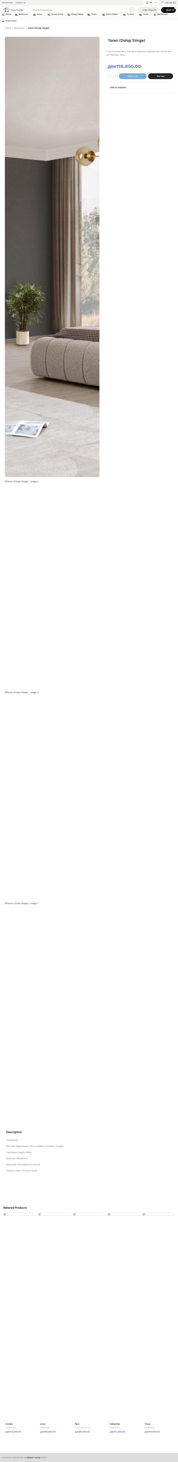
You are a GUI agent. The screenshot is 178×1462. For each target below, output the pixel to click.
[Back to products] (168, 28)
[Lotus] (54, 1317)
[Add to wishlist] (32, 1216)
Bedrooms (19, 28)
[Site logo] (13, 10)
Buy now (160, 76)
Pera (77, 1424)
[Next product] (171, 28)
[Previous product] (164, 28)
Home (8, 28)
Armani (9, 1424)
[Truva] (159, 1317)
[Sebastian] (124, 1317)
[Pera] (89, 1317)
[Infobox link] (168, 3)
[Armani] (19, 1317)
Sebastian (115, 1424)
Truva (147, 1424)
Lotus (42, 1424)
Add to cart (133, 76)
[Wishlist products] (132, 10)
